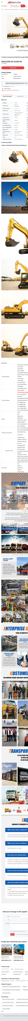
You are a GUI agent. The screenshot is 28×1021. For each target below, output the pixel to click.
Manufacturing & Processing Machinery (12, 9)
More (2, 1011)
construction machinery (18, 971)
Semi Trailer (3, 974)
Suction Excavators (6, 993)
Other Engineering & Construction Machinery (11, 989)
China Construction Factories (8, 999)
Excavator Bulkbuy (6, 1008)
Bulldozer (25, 986)
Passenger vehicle (16, 974)
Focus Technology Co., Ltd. (16, 1015)
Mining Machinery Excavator (22, 1002)
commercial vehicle (5, 971)
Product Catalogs (19, 969)
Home (2, 9)
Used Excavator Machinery (7, 1005)
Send (12, 934)
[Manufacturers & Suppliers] (14, 2)
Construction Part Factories (8, 1002)
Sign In (3, 90)
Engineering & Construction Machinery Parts (11, 986)
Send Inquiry (13, 67)
